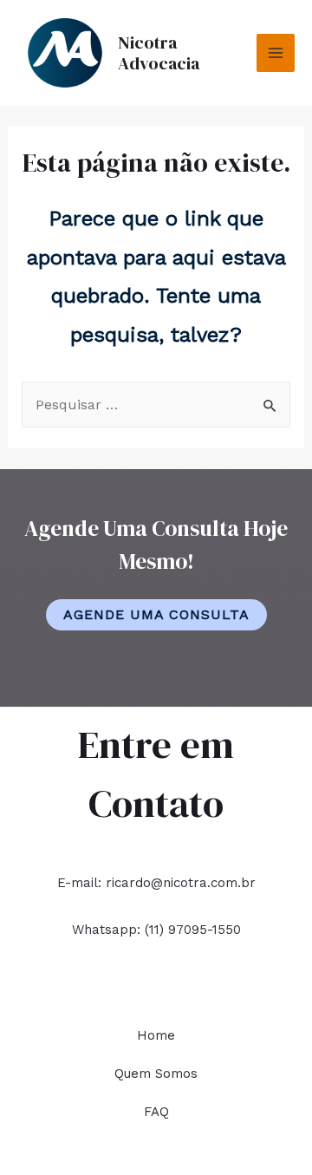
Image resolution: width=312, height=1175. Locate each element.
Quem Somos (156, 1073)
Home (156, 1035)
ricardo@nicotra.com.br (181, 883)
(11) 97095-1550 (193, 929)
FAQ (156, 1112)
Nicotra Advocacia (158, 52)
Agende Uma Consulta (156, 614)
